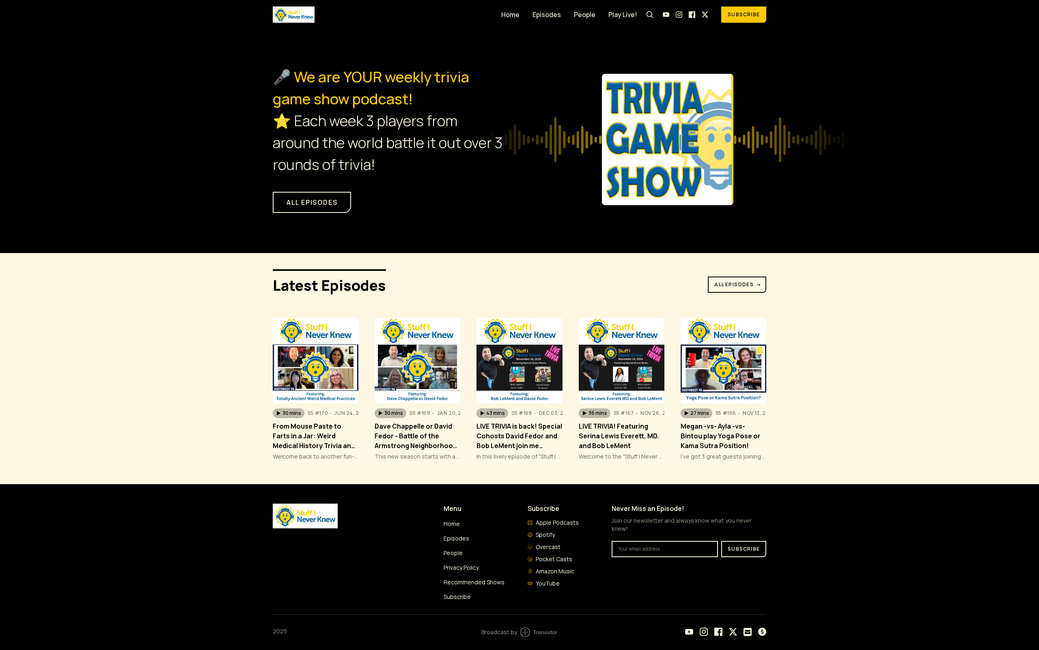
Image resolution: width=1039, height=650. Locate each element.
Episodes (546, 14)
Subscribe (744, 14)
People (584, 14)
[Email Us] (748, 632)
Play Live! (622, 14)
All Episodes (737, 284)
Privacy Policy (461, 567)
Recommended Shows (474, 582)
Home (510, 14)
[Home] (382, 14)
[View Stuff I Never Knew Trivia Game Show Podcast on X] (705, 14)
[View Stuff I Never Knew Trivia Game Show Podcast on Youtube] (666, 14)
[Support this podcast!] (762, 632)
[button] (288, 413)
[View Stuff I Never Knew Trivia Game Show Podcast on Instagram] (679, 14)
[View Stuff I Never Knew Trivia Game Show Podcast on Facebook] (692, 14)
